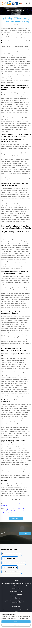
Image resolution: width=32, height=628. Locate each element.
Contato (25, 533)
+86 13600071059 (17, 594)
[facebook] (12, 500)
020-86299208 (17, 588)
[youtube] (20, 500)
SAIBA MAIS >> (16, 518)
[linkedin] (16, 500)
